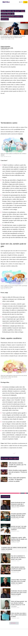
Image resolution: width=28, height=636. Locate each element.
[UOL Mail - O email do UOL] (20, 2)
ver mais (13, 623)
